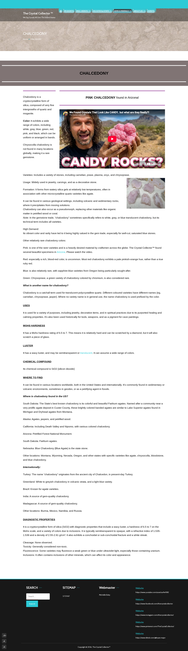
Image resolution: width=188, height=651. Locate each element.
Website (140, 588)
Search (32, 604)
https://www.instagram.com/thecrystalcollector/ (155, 615)
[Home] (60, 11)
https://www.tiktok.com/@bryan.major (150, 638)
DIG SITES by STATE (101, 11)
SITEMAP (66, 596)
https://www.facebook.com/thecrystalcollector (154, 604)
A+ (5, 635)
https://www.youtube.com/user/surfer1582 (152, 592)
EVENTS (151, 11)
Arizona (61, 252)
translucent (86, 353)
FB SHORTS (69, 11)
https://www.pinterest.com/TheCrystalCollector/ (155, 626)
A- (4, 647)
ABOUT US (138, 11)
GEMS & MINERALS (121, 11)
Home (25, 39)
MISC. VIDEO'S (82, 11)
